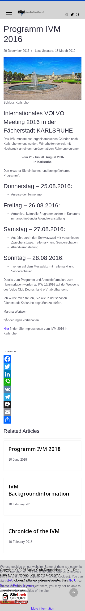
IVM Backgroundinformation (38, 490)
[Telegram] (42, 397)
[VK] (42, 389)
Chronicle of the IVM (34, 531)
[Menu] (9, 13)
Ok (5, 602)
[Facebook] (66, 14)
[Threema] (42, 404)
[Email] (42, 412)
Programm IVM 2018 (34, 448)
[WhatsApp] (42, 382)
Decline (21, 602)
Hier (6, 328)
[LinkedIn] (42, 374)
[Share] (42, 420)
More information (42, 608)
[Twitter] (72, 14)
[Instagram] (77, 14)
